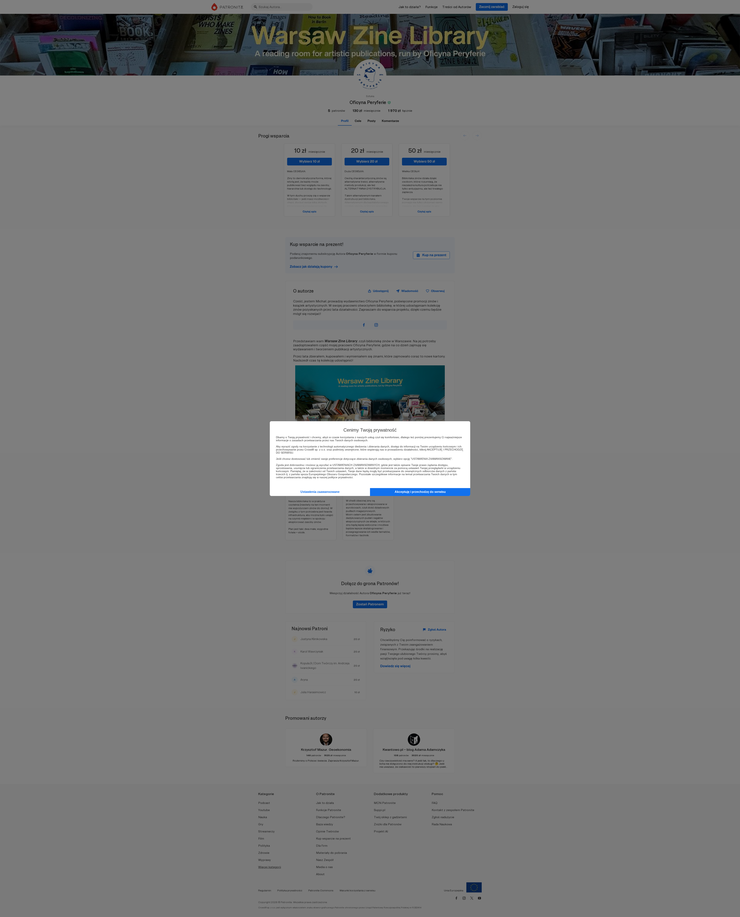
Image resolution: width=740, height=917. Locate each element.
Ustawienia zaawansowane (320, 491)
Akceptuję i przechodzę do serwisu (420, 491)
